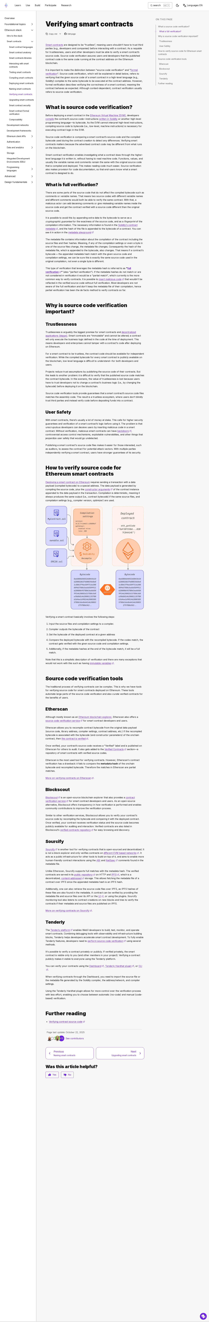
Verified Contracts (115, 749)
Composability (15, 119)
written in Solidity (108, 118)
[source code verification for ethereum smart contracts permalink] (44, 471)
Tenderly (163, 78)
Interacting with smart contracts (19, 65)
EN (195, 5)
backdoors (124, 431)
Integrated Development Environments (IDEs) (18, 160)
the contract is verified (75, 738)
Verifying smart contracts (20, 94)
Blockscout (52, 797)
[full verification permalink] (44, 184)
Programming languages (13, 169)
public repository (84, 874)
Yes (54, 1074)
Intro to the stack (14, 36)
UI (101, 896)
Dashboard (96, 966)
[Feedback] (203, 1316)
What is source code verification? (174, 26)
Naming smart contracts (20, 89)
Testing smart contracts (20, 72)
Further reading (165, 83)
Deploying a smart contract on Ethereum (67, 482)
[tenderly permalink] (44, 922)
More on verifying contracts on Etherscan (69, 778)
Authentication (13, 142)
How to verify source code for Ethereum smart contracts (180, 52)
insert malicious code (111, 279)
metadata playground (81, 232)
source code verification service (63, 720)
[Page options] (60, 34)
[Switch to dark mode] (177, 5)
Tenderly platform (61, 930)
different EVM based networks (121, 853)
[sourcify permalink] (44, 841)
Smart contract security (20, 105)
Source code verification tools (172, 59)
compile (49, 118)
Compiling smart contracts (21, 78)
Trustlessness (165, 41)
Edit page (70, 34)
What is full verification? (170, 31)
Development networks (18, 125)
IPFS (115, 874)
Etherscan (163, 64)
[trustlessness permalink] (44, 324)
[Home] (6, 5)
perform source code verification (107, 941)
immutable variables (102, 663)
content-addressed (72, 878)
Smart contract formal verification (19, 112)
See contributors (75, 1038)
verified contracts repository (76, 829)
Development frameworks (19, 130)
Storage (10, 153)
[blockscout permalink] (44, 789)
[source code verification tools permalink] (44, 678)
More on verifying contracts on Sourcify (68, 910)
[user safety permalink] (44, 412)
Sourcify (51, 849)
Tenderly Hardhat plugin (119, 966)
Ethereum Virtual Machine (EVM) (108, 115)
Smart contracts (14, 41)
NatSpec (112, 860)
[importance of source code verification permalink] (44, 308)
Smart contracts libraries (20, 58)
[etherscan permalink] (44, 709)
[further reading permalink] (44, 1013)
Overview (10, 18)
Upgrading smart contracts (21, 100)
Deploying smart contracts (21, 83)
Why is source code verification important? (178, 36)
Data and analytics (15, 147)
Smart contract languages (21, 47)
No (69, 1074)
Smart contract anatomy (20, 52)
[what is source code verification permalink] (44, 107)
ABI (98, 860)
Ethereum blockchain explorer (95, 717)
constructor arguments (98, 489)
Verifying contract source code (67, 1021)
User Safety (164, 46)
